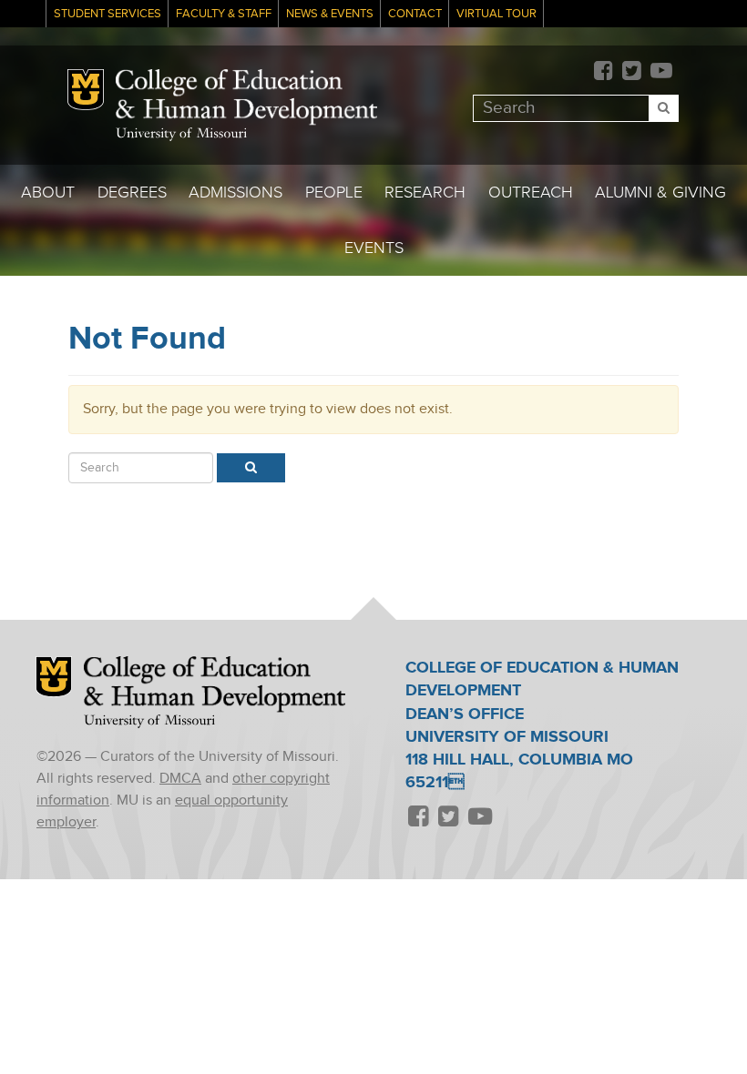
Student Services (107, 14)
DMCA (180, 778)
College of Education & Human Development (246, 97)
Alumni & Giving (660, 192)
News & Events (330, 14)
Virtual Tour (496, 14)
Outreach (530, 192)
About (48, 192)
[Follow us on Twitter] (631, 72)
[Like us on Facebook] (603, 72)
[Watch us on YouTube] (661, 72)
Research (425, 192)
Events (374, 248)
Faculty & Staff (223, 14)
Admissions (235, 192)
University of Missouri (181, 134)
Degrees (132, 192)
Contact (415, 14)
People (334, 192)
